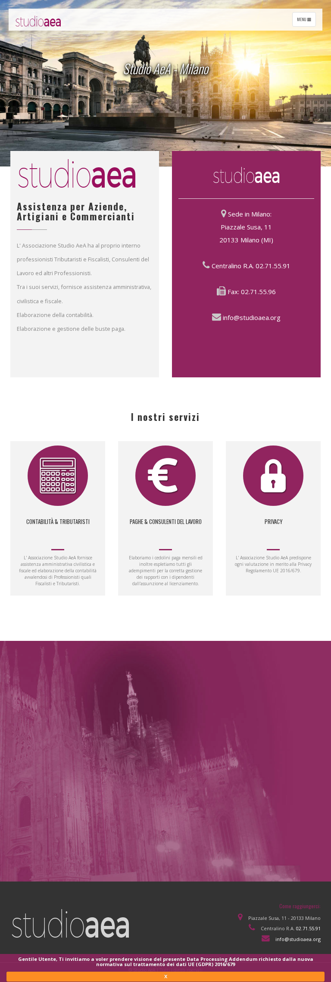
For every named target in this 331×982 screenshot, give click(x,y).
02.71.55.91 (273, 265)
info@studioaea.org (252, 317)
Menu (306, 21)
